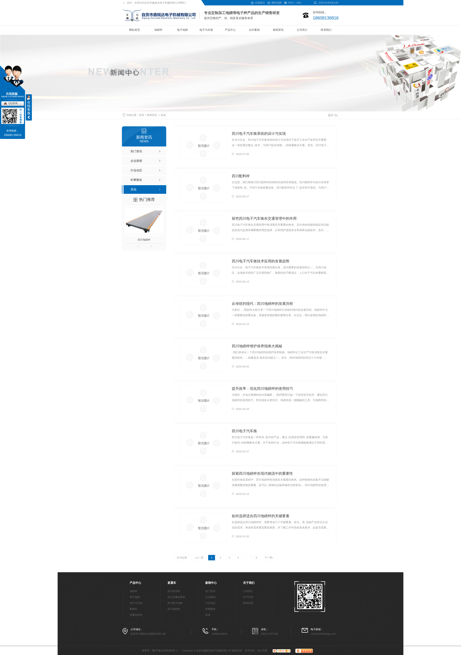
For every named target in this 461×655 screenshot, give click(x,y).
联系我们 (326, 29)
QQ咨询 (12, 103)
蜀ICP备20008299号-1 (165, 650)
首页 (141, 115)
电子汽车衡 (206, 29)
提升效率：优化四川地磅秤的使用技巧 (262, 388)
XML (299, 2)
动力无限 (262, 650)
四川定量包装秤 (176, 597)
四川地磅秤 (144, 239)
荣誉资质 (248, 603)
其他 (163, 115)
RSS (290, 2)
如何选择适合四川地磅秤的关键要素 (260, 516)
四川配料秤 (241, 176)
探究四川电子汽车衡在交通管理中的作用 (264, 218)
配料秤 (133, 609)
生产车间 (248, 597)
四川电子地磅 (175, 603)
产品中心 (230, 29)
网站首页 (134, 29)
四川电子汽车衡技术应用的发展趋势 (260, 261)
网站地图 (277, 2)
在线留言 (260, 2)
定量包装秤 (136, 615)
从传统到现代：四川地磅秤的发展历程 (262, 304)
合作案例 (254, 29)
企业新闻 (210, 597)
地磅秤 (158, 29)
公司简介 (302, 29)
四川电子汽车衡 (244, 431)
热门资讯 (210, 591)
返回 (330, 115)
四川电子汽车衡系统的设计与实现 (259, 133)
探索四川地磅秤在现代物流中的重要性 (262, 473)
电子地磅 (182, 29)
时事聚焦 (210, 609)
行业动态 (210, 603)
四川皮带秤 (173, 591)
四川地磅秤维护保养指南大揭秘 (257, 346)
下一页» (269, 557)
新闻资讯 (278, 29)
